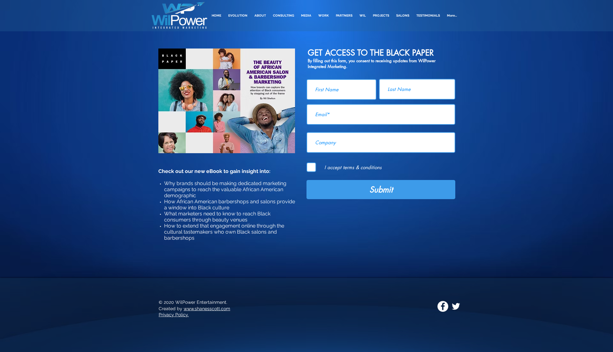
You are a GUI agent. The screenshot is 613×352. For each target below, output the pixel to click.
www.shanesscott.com (207, 308)
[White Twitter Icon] (455, 306)
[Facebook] (442, 306)
